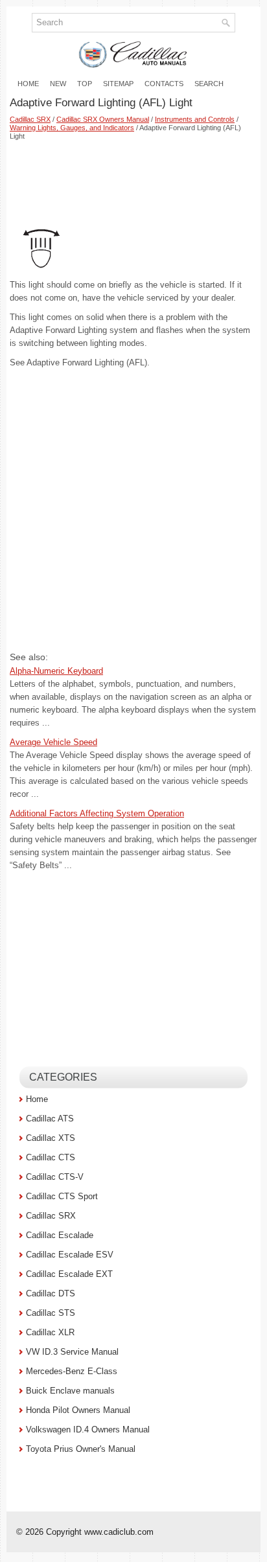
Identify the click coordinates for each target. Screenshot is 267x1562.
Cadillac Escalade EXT (69, 1274)
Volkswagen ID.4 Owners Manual (88, 1429)
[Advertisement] (133, 180)
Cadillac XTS (50, 1138)
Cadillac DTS (50, 1293)
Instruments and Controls (195, 119)
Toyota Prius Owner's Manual (80, 1449)
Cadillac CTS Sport (62, 1196)
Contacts (164, 83)
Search (209, 83)
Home (28, 83)
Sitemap (118, 83)
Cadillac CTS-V (55, 1177)
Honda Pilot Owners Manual (78, 1410)
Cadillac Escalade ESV (69, 1254)
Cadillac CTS (50, 1157)
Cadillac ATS (50, 1118)
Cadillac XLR (50, 1332)
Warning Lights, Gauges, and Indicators (72, 128)
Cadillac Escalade (59, 1235)
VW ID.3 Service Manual (72, 1352)
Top (84, 83)
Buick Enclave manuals (70, 1390)
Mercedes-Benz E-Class (71, 1371)
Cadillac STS (50, 1313)
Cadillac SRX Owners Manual (102, 119)
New (58, 83)
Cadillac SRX (30, 119)
